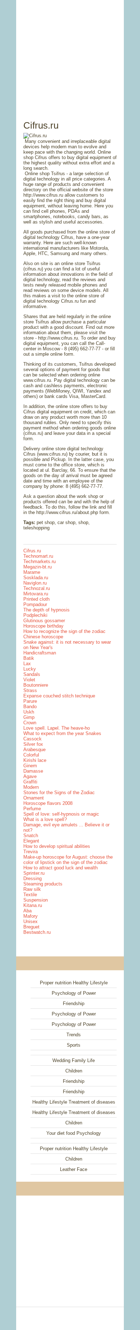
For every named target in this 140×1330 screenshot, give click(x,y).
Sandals (31, 674)
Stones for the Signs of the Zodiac (59, 792)
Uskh (28, 712)
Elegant (31, 841)
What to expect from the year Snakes (62, 733)
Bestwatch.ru (37, 932)
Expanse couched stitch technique (59, 695)
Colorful (31, 755)
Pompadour (35, 604)
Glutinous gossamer (44, 620)
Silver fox (33, 744)
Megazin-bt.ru (37, 567)
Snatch (30, 835)
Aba (27, 910)
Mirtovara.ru (35, 593)
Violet (29, 679)
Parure (30, 701)
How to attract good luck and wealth (60, 867)
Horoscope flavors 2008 (48, 803)
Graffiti (30, 781)
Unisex (30, 921)
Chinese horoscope (43, 636)
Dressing (32, 878)
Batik (28, 658)
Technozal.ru (36, 588)
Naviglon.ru (35, 583)
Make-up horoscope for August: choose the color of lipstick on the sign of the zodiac (68, 859)
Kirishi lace (34, 760)
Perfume (32, 808)
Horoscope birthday (43, 626)
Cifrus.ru (32, 550)
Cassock (32, 738)
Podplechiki (35, 615)
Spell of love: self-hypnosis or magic (61, 814)
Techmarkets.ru (39, 561)
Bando (30, 706)
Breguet (31, 927)
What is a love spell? (45, 819)
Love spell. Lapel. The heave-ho (56, 728)
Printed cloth (36, 599)
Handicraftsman (39, 653)
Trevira (30, 851)
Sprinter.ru (34, 873)
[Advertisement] (70, 52)
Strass (30, 690)
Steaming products (42, 884)
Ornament (33, 798)
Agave (30, 776)
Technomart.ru (38, 556)
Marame (31, 572)
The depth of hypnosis (46, 610)
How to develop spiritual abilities (56, 846)
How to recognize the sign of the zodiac (64, 631)
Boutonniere (35, 685)
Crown (29, 722)
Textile (30, 894)
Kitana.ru (32, 905)
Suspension (35, 900)
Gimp (28, 717)
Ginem (30, 765)
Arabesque (34, 749)
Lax (27, 663)
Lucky (29, 669)
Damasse (33, 771)
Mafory (30, 916)
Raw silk (32, 889)
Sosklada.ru (35, 577)
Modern (31, 787)
